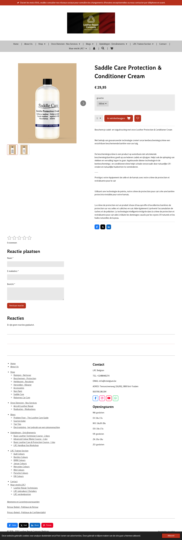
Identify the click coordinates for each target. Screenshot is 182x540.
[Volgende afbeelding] (83, 103)
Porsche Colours (21, 473)
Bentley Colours (21, 457)
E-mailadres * (13, 271)
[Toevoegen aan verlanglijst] (137, 118)
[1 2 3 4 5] (99, 118)
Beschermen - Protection (25, 378)
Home (13, 363)
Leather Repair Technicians (26, 488)
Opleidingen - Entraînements (23, 432)
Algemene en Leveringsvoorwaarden (23, 501)
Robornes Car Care (22, 397)
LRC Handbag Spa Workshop (26, 445)
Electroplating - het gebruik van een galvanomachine (37, 427)
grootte (100, 98)
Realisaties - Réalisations (25, 409)
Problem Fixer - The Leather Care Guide (31, 417)
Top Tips (17, 424)
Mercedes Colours (22, 466)
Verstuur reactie (16, 305)
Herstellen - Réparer (23, 384)
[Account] (94, 48)
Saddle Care (19, 394)
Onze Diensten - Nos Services (23, 402)
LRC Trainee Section (19, 450)
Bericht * (11, 284)
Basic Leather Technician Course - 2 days (32, 435)
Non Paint (18, 391)
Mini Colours (19, 470)
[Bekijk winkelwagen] (111, 48)
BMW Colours (19, 460)
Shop (12, 372)
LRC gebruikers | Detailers (25, 491)
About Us (14, 366)
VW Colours (19, 476)
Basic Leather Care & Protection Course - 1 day (34, 442)
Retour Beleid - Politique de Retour (22, 507)
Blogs (12, 414)
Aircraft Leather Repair (23, 406)
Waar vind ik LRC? (18, 484)
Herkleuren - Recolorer (24, 381)
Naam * (10, 258)
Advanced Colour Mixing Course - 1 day (30, 439)
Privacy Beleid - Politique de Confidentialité (26, 512)
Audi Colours (19, 454)
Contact (14, 481)
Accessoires (19, 388)
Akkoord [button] (171, 535)
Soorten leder (20, 421)
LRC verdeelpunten (22, 494)
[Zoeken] (103, 48)
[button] (12, 150)
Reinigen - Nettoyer (22, 375)
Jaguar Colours (20, 463)
